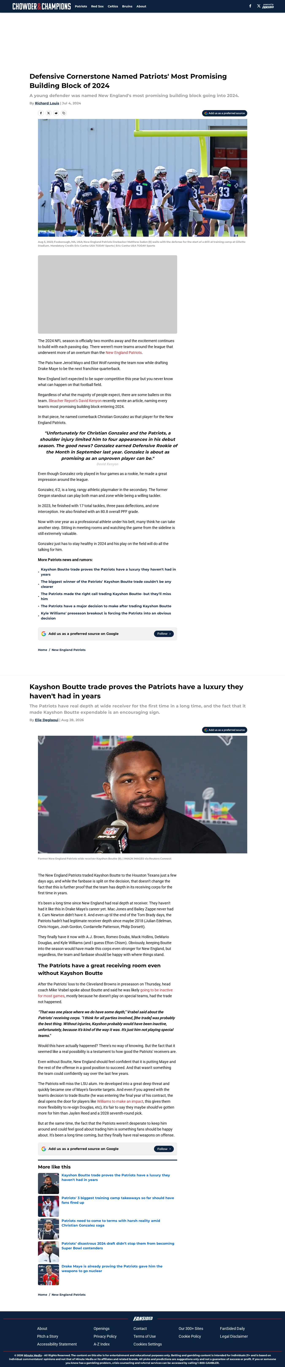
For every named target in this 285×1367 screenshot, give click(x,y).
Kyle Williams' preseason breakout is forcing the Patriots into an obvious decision (106, 615)
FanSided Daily (232, 1328)
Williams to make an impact (120, 1101)
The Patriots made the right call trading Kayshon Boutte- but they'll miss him (106, 596)
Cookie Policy (190, 1336)
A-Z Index (102, 1344)
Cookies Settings (148, 1344)
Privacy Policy (105, 1336)
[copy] (64, 113)
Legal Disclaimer (234, 1336)
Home (42, 650)
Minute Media (33, 1355)
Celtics (113, 6)
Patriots (81, 6)
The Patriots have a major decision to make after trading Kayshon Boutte (106, 606)
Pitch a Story (47, 1336)
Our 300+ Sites (191, 1328)
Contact (140, 1328)
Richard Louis (47, 103)
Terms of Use (145, 1336)
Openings (101, 1328)
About (141, 6)
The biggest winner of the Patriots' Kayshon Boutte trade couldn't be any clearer (106, 584)
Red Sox (97, 6)
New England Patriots (124, 352)
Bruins (127, 6)
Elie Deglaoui (46, 720)
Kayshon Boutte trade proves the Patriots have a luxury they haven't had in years (108, 571)
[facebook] (250, 6)
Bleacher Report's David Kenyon (75, 400)
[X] (259, 6)
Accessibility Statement (57, 1344)
